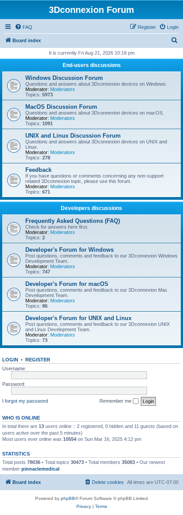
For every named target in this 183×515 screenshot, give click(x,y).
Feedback (38, 169)
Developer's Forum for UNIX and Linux (78, 318)
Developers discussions (91, 208)
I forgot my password (25, 401)
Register (37, 359)
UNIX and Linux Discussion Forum (73, 135)
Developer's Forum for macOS (66, 284)
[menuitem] (23, 27)
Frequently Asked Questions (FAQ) (72, 221)
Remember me (116, 401)
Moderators (62, 89)
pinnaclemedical (40, 468)
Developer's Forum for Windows (69, 249)
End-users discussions (92, 65)
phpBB (68, 498)
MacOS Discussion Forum (61, 106)
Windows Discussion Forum (64, 78)
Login (10, 359)
